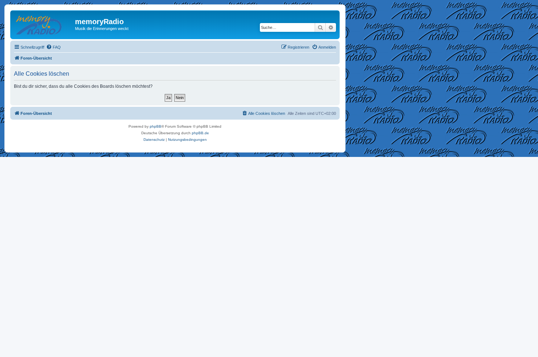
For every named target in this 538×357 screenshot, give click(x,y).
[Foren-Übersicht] (43, 23)
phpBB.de (200, 133)
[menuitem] (53, 47)
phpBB (155, 126)
